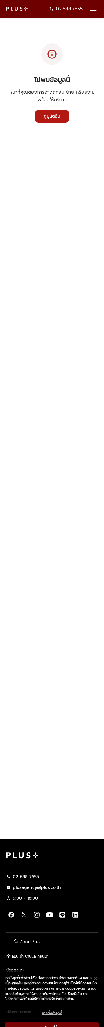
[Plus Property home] (17, 9)
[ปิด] (95, 971)
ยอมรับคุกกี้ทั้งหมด (52, 1020)
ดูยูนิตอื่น (52, 116)
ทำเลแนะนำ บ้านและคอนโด (27, 956)
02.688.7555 (69, 9)
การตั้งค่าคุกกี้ (52, 1004)
